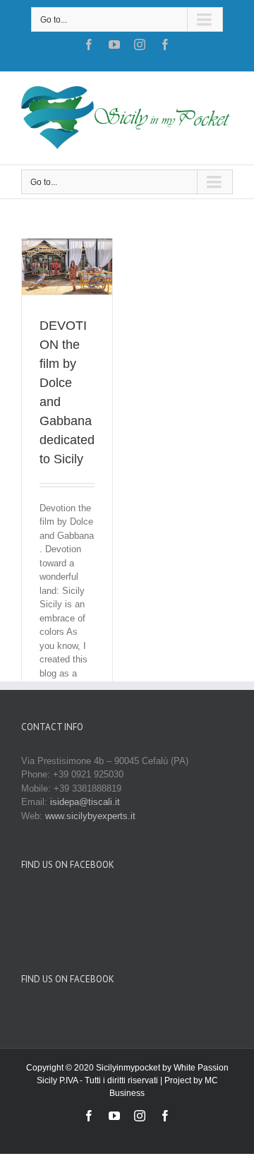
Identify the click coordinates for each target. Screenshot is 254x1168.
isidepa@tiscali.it (85, 802)
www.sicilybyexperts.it (90, 816)
